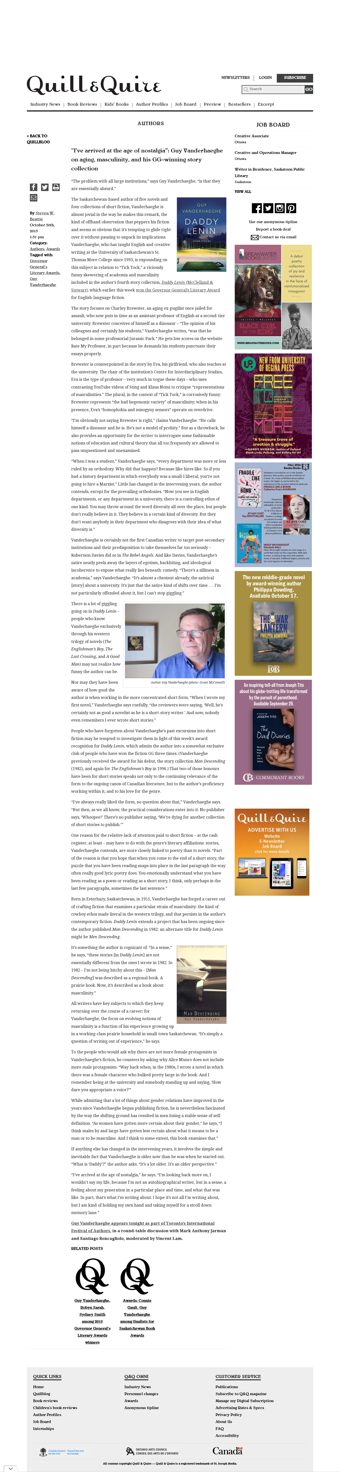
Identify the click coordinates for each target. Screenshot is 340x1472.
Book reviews (45, 1401)
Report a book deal (273, 230)
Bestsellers (239, 104)
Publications (227, 1387)
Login (265, 78)
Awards (53, 249)
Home (38, 1387)
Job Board (185, 104)
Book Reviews (82, 104)
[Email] (33, 197)
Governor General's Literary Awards (44, 267)
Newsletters (236, 78)
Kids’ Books (117, 104)
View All (243, 192)
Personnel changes (141, 1394)
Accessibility (227, 1436)
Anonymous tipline (141, 1408)
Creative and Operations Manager (265, 153)
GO (309, 90)
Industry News (45, 104)
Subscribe (295, 78)
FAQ (220, 1429)
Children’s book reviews (55, 1408)
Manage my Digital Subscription (245, 1401)
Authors (37, 249)
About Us (224, 1422)
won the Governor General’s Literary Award (178, 290)
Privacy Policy (229, 1415)
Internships (43, 1429)
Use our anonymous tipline (273, 222)
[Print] (56, 187)
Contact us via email (278, 238)
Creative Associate (252, 137)
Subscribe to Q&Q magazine (241, 1394)
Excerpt (266, 104)
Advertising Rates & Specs (240, 1408)
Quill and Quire (101, 87)
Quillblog (41, 1394)
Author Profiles (152, 104)
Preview (212, 104)
